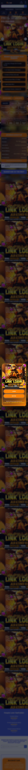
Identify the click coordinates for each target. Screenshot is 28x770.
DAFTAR (14, 396)
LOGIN (14, 391)
